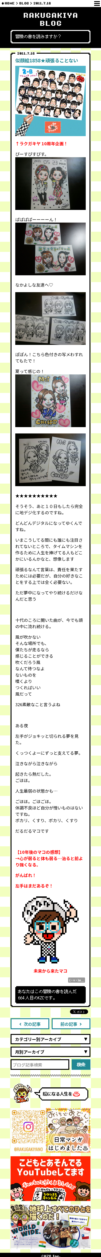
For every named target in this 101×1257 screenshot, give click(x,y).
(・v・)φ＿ (76, 980)
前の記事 (68, 1024)
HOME (10, 3)
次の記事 (32, 1024)
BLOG (24, 3)
